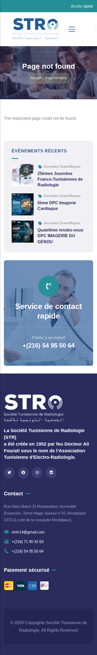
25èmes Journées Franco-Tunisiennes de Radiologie (60, 179)
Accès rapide (82, 6)
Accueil (36, 78)
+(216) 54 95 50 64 (48, 345)
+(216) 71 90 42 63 (27, 541)
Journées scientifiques (61, 166)
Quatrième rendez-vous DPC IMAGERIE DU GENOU (60, 236)
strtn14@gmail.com (28, 532)
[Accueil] (22, 29)
